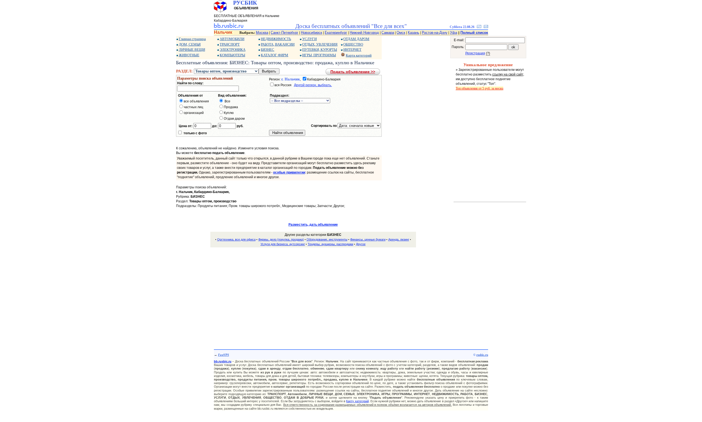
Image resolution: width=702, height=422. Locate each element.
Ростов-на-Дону (435, 32)
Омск (401, 32)
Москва (262, 32)
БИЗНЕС (267, 49)
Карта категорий (359, 55)
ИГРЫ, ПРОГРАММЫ (319, 55)
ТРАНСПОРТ (230, 44)
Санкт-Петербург (284, 32)
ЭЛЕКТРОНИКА (232, 49)
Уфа (453, 32)
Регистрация (475, 53)
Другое (361, 244)
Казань (413, 32)
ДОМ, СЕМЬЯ (190, 44)
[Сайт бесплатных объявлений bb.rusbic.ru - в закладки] (479, 27)
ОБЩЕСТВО (353, 44)
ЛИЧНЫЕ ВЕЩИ (192, 49)
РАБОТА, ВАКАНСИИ (278, 44)
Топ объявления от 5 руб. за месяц (479, 88)
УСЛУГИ (309, 39)
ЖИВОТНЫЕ (189, 55)
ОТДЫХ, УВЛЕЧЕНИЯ (320, 44)
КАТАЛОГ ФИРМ (274, 55)
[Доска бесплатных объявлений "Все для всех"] (228, 27)
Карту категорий (357, 401)
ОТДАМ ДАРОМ (356, 39)
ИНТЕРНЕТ (352, 49)
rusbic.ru (482, 354)
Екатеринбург (336, 32)
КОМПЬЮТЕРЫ (232, 55)
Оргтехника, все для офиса (236, 239)
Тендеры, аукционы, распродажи (330, 244)
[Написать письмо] (486, 27)
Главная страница (192, 39)
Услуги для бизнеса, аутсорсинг (283, 244)
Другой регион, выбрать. (313, 85)
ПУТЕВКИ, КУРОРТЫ (319, 49)
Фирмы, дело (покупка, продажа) (281, 239)
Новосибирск (311, 32)
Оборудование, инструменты (327, 239)
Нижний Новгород (364, 32)
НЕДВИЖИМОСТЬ (276, 39)
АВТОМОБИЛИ (232, 39)
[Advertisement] (313, 290)
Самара (387, 32)
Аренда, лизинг (398, 239)
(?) (488, 53)
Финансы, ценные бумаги (368, 239)
